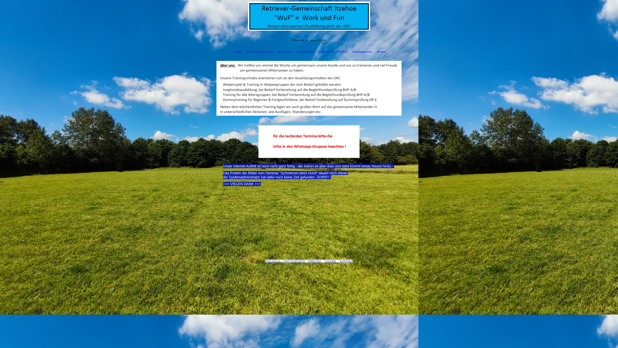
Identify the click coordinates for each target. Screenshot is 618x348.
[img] (309, 16)
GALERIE (330, 261)
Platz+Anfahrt (284, 51)
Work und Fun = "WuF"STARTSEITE (285, 261)
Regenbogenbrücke (362, 51)
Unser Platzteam (305, 51)
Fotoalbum (342, 51)
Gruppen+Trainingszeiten (260, 51)
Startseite (237, 51)
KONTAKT (346, 261)
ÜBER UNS (314, 261)
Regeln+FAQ (325, 51)
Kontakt (381, 51)
